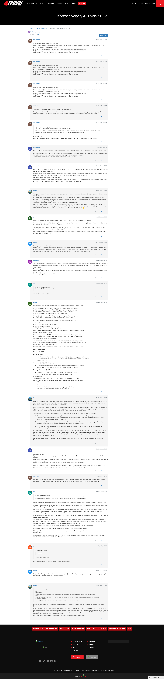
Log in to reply (103, 35)
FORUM (75, 650)
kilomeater (36, 190)
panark (35, 217)
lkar (34, 283)
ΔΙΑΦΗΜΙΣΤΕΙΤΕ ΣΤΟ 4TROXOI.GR (103, 670)
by (78, 676)
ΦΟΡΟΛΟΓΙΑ (64, 628)
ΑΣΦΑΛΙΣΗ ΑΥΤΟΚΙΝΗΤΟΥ (96, 628)
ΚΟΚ (129, 628)
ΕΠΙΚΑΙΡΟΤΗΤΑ (78, 641)
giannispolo (36, 546)
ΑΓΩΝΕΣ (92, 641)
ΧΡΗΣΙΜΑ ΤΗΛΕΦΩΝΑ (117, 628)
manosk (35, 242)
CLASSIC (92, 644)
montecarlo (36, 105)
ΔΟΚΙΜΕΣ (76, 644)
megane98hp (36, 39)
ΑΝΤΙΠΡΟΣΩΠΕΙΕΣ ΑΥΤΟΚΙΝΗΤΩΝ (45, 628)
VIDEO (91, 647)
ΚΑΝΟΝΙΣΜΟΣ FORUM (71, 670)
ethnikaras (36, 260)
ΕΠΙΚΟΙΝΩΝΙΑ (85, 670)
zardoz (35, 302)
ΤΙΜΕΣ (75, 647)
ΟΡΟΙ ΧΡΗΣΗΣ (58, 670)
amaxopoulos (36, 147)
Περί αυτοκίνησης (35, 32)
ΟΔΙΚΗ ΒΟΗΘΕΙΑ (78, 628)
